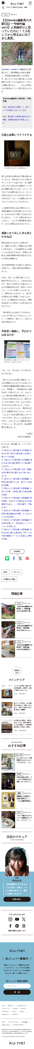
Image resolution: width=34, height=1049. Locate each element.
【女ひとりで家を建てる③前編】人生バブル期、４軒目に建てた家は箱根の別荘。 (16, 491)
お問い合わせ (6, 1025)
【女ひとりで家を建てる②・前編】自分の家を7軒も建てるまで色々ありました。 (16, 472)
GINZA (15, 1008)
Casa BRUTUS (21, 1005)
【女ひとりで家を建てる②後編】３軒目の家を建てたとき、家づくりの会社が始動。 (16, 482)
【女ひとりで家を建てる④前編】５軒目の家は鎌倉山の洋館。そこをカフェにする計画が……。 (16, 513)
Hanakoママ (15, 69)
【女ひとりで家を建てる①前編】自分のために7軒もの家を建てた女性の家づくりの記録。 (16, 453)
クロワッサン (6, 1008)
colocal (22, 1011)
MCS (3, 1022)
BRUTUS (11, 1005)
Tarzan (14, 1011)
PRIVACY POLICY (18, 1025)
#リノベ (17, 572)
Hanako (6, 69)
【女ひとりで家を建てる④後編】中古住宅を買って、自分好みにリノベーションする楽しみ (16, 523)
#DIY (5, 572)
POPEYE (15, 1014)
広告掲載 (24, 1022)
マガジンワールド (13, 1022)
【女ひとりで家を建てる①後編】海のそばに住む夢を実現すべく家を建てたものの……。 (16, 463)
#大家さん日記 (9, 579)
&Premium (5, 1011)
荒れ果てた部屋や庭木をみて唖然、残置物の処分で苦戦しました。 (17, 119)
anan (3, 1005)
